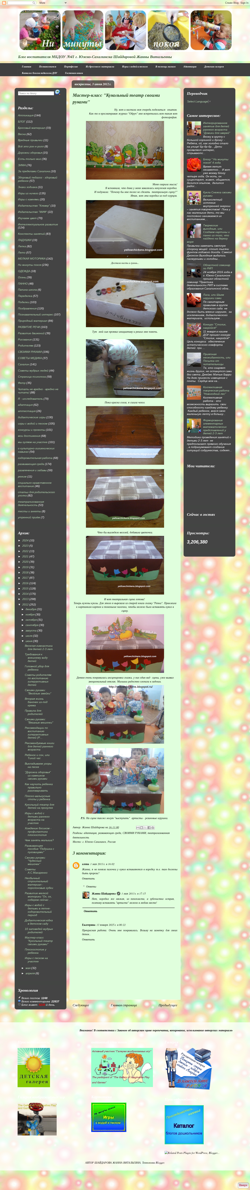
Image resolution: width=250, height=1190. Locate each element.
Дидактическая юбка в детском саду (39, 922)
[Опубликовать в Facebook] (149, 828)
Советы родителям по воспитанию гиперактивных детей (38, 679)
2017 (25, 577)
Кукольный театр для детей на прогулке (39, 806)
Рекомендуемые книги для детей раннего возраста (39, 746)
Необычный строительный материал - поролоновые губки (39, 883)
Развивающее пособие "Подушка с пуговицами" (39, 849)
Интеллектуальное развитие (38, 224)
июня (29, 641)
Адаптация (189, 66)
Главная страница (124, 1005)
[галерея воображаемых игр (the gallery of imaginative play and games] (122, 1086)
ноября (30, 614)
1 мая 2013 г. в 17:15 (133, 893)
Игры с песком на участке (36, 959)
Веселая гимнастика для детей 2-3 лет (39, 647)
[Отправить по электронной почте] (138, 828)
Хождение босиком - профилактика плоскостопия (38, 831)
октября (31, 619)
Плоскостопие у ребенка (35, 951)
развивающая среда (109, 833)
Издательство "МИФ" (32, 211)
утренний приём (29, 517)
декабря (31, 609)
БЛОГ (21, 121)
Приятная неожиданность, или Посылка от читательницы (216, 359)
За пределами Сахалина (34, 171)
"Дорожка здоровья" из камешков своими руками (38, 775)
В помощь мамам (165, 66)
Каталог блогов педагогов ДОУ (39, 73)
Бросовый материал (31, 127)
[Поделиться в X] (145, 828)
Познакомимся (47, 66)
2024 (25, 540)
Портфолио (71, 66)
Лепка (22, 246)
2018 (25, 572)
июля (29, 635)
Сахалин (23, 364)
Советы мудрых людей (33, 370)
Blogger (160, 1162)
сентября (32, 625)
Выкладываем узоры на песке (38, 765)
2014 (25, 593)
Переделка (25, 295)
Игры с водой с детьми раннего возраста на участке (37, 818)
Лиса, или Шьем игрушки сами (213, 296)
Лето (21, 252)
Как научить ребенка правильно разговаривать (39, 787)
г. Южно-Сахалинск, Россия (99, 841)
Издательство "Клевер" (34, 205)
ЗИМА (22, 165)
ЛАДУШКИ (24, 240)
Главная (26, 66)
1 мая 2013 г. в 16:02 (102, 864)
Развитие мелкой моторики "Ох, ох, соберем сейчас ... (38, 896)
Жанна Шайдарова (104, 893)
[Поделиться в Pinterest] (153, 828)
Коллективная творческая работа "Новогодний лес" (216, 390)
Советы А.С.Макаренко (36, 871)
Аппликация (25, 115)
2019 (25, 567)
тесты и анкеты (29, 511)
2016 (25, 583)
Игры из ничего (28, 193)
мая (28, 968)
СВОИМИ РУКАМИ (134, 833)
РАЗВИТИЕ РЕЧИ (29, 327)
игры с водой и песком (32, 423)
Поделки (23, 302)
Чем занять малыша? (39, 840)
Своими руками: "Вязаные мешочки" (39, 721)
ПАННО (23, 283)
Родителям (25, 345)
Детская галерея (214, 66)
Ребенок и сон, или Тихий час (37, 756)
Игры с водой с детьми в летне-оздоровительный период (38, 909)
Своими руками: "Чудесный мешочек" (35, 861)
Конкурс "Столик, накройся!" (214, 326)
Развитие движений (31, 333)
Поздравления (27, 308)
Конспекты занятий (31, 233)
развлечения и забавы (32, 470)
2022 (25, 551)
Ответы (91, 886)
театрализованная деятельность (31, 503)
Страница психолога (32, 376)
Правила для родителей (34, 712)
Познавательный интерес (35, 314)
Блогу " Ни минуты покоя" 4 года (215, 161)
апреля (30, 973)
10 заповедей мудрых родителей (39, 930)
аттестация (27, 411)
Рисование (25, 339)
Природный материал (32, 320)
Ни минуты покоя (29, 264)
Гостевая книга (74, 73)
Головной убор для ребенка (37, 668)
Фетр (22, 382)
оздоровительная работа (35, 457)
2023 (25, 545)
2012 (25, 604)
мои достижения (29, 435)
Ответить (88, 878)
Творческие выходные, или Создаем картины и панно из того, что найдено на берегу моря (208, 233)
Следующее (81, 1005)
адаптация (90, 833)
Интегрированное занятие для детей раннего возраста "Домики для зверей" (216, 127)
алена (85, 864)
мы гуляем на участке (32, 442)
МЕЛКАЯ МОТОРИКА (32, 258)
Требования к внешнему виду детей (36, 658)
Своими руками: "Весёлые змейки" (38, 692)
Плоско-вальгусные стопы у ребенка (37, 797)
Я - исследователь (30, 398)
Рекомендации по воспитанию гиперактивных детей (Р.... (36, 732)
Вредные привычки (30, 140)
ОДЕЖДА (24, 271)
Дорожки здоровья (30, 152)
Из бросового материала (100, 66)
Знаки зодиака (27, 187)
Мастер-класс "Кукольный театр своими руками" (39, 941)
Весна (22, 134)
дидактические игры (32, 417)
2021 (25, 556)
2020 (25, 561)
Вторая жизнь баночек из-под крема (36, 702)
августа (31, 630)
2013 (25, 599)
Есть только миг (29, 158)
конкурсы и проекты (31, 429)
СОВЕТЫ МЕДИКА (30, 358)
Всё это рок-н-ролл (31, 146)
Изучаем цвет (27, 218)
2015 (25, 588)
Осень (22, 277)
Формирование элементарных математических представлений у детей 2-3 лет (215, 427)
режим (22, 476)
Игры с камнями (28, 199)
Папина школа (27, 289)
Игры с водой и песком (135, 66)
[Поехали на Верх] (243, 1185)
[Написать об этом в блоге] (142, 828)
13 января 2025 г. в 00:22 (111, 925)
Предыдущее (168, 1005)
